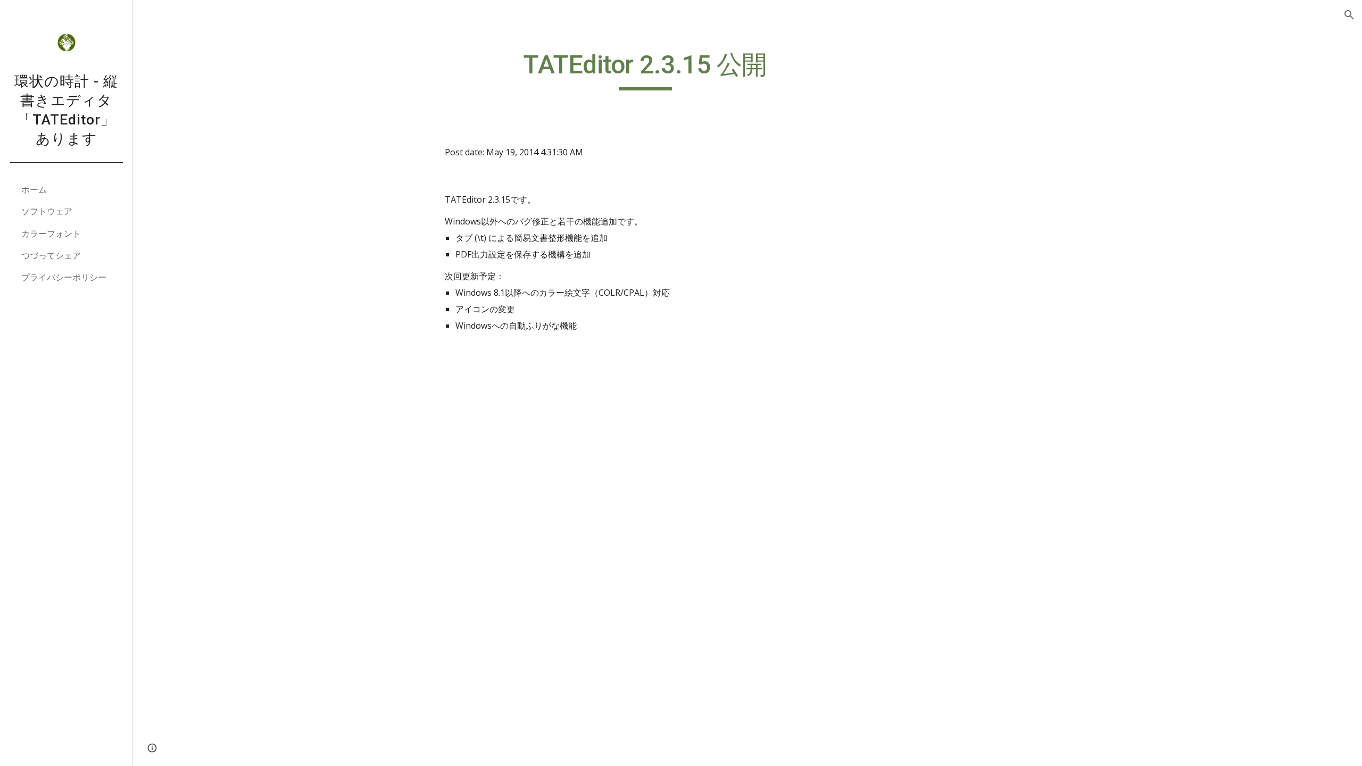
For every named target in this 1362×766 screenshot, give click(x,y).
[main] (645, 70)
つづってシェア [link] (51, 255)
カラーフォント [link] (51, 233)
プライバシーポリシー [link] (63, 277)
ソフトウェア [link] (46, 211)
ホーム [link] (34, 189)
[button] (1349, 15)
